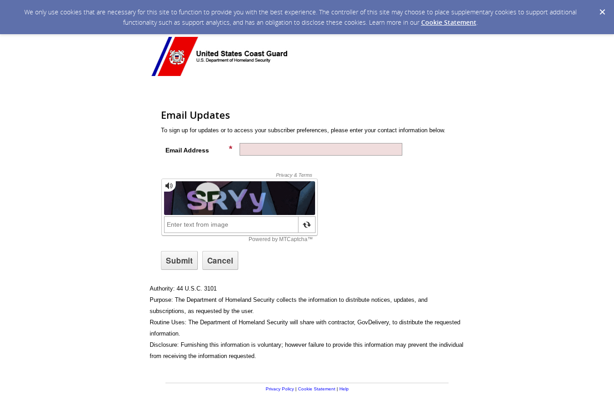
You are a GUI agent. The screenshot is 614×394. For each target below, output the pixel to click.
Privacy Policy (280, 388)
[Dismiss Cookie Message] (602, 12)
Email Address (187, 150)
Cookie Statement (448, 22)
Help (344, 388)
